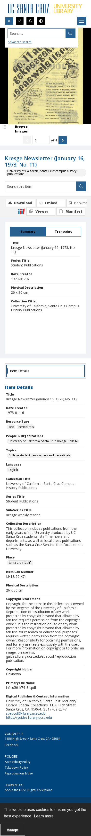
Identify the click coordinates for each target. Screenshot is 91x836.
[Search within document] (81, 186)
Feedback (11, 745)
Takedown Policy (16, 768)
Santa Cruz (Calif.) (20, 563)
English (13, 470)
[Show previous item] (27, 140)
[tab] (28, 231)
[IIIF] (21, 211)
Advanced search (20, 42)
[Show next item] (62, 140)
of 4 (54, 140)
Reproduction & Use (19, 773)
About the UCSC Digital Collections (28, 790)
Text (11, 427)
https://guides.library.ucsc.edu (29, 717)
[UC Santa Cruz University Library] (45, 8)
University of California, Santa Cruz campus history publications (41, 172)
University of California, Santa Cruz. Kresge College (43, 441)
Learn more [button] (44, 816)
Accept (12, 830)
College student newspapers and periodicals (39, 455)
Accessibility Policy (17, 762)
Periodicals (26, 427)
